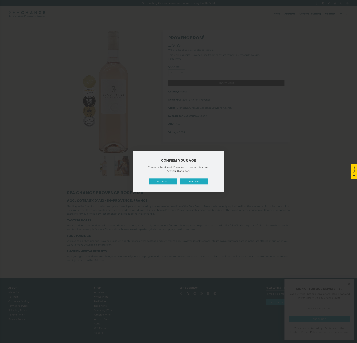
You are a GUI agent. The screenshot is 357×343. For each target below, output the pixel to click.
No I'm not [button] (163, 181)
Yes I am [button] (194, 181)
